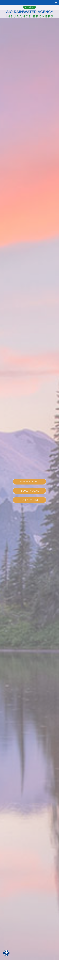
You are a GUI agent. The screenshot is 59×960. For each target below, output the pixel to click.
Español (29, 7)
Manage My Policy (30, 481)
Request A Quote (29, 490)
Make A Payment (29, 500)
